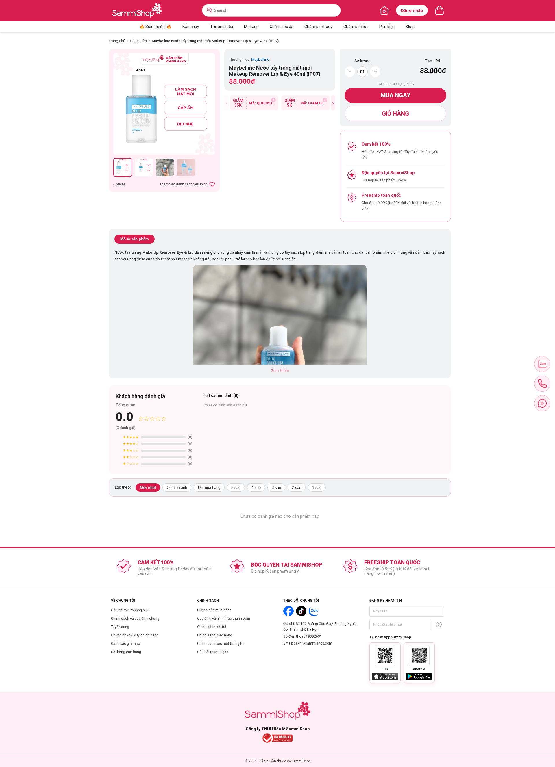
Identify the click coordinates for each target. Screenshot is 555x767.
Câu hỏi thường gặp (212, 652)
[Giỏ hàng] (439, 10)
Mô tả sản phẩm (134, 239)
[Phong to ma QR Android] (419, 655)
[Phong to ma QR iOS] (385, 655)
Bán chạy (190, 26)
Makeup (251, 26)
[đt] (542, 384)
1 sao (316, 487)
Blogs (411, 26)
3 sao (276, 487)
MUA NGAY (395, 95)
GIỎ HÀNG (395, 113)
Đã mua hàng (209, 487)
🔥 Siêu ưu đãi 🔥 (155, 26)
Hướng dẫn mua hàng (214, 610)
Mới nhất (148, 487)
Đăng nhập (412, 10)
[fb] (542, 403)
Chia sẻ (119, 184)
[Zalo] (314, 611)
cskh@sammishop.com (313, 643)
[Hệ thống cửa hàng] (384, 10)
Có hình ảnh (177, 487)
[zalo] (542, 364)
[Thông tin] (273, 99)
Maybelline (260, 59)
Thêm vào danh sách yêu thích (184, 184)
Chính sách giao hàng (214, 635)
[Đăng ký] (439, 624)
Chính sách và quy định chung (135, 618)
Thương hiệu (221, 26)
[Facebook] (288, 611)
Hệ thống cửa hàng (126, 652)
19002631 (314, 636)
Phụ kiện (387, 26)
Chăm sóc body (318, 26)
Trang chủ (117, 41)
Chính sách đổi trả (211, 627)
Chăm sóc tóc (355, 26)
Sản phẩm (138, 41)
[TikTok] (301, 611)
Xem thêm (280, 370)
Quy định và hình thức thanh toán (223, 618)
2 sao (296, 487)
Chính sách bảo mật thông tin (220, 644)
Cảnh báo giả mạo (125, 644)
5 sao (235, 487)
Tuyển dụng (120, 627)
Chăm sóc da (281, 26)
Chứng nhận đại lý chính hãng (134, 635)
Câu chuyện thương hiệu (130, 610)
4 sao (256, 487)
